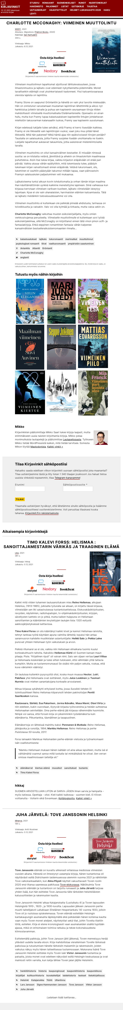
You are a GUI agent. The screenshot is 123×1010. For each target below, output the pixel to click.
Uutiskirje (78, 6)
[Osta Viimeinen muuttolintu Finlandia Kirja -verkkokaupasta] (43, 66)
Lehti (33, 13)
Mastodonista (38, 446)
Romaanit (48, 3)
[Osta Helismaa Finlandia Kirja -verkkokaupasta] (42, 584)
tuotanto (83, 768)
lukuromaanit (56, 239)
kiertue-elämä (42, 768)
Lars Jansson (27, 984)
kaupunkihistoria (76, 971)
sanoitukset (70, 768)
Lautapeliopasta (72, 439)
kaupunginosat (56, 971)
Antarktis (25, 248)
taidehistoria (69, 975)
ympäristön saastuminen (81, 243)
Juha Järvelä (27, 989)
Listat (65, 6)
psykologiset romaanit (27, 243)
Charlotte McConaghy (31, 252)
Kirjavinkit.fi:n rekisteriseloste (41, 513)
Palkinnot (52, 6)
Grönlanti (47, 248)
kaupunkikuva (94, 971)
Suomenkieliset (66, 3)
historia (42, 971)
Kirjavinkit (10, 7)
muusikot (57, 768)
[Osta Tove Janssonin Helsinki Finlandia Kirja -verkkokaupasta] (41, 852)
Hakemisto (36, 6)
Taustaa (92, 6)
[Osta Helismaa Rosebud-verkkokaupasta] (59, 584)
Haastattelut (58, 10)
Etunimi (19, 484)
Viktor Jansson (94, 984)
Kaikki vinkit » (55, 446)
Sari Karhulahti (30, 35)
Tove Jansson (76, 984)
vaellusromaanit (57, 243)
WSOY (18, 29)
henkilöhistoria (28, 971)
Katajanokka (37, 980)
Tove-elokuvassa (69, 884)
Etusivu (34, 3)
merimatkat (71, 239)
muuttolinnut (86, 239)
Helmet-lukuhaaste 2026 (85, 10)
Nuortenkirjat (98, 3)
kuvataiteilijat (53, 975)
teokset (82, 975)
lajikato (43, 239)
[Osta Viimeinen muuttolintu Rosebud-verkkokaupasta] (60, 66)
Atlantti (36, 248)
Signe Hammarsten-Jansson (52, 984)
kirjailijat (20, 975)
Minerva (18, 821)
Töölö (49, 980)
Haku (107, 10)
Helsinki (24, 980)
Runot (82, 3)
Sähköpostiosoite (75, 484)
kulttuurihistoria (35, 975)
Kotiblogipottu (66, 798)
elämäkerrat (26, 768)
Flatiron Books (41, 32)
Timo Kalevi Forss (29, 772)
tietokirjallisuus (96, 975)
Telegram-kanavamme (67, 477)
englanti (24, 257)
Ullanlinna (60, 980)
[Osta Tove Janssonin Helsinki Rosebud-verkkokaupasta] (59, 852)
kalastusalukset (28, 239)
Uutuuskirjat (38, 10)
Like (17, 553)
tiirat (44, 243)
